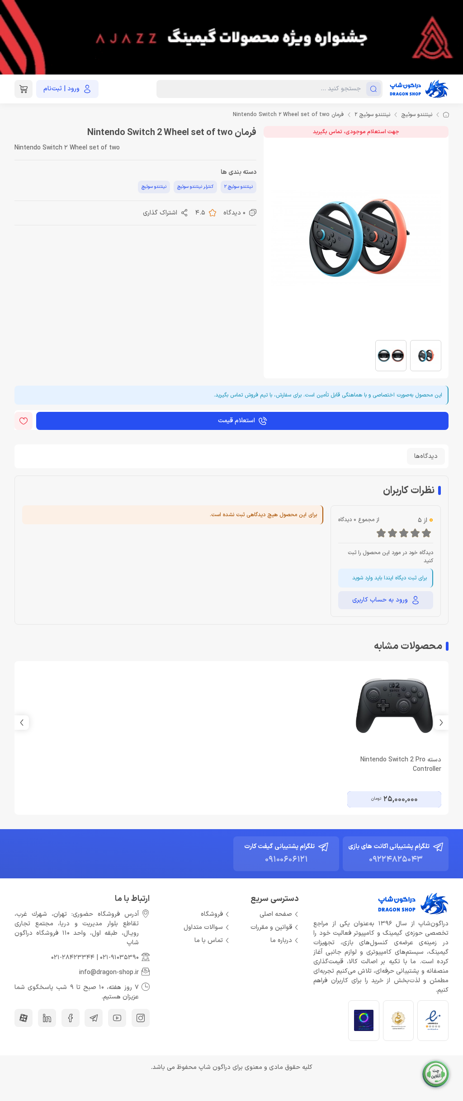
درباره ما (281, 940)
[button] (21, 722)
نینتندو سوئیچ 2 (372, 115)
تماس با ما (208, 940)
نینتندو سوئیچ (416, 115)
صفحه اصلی (276, 914)
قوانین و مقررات (271, 927)
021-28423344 (72, 957)
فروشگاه (212, 914)
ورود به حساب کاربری (380, 600)
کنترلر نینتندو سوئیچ (195, 186)
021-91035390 (119, 957)
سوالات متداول (203, 927)
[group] (231, 37)
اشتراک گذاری (160, 213)
